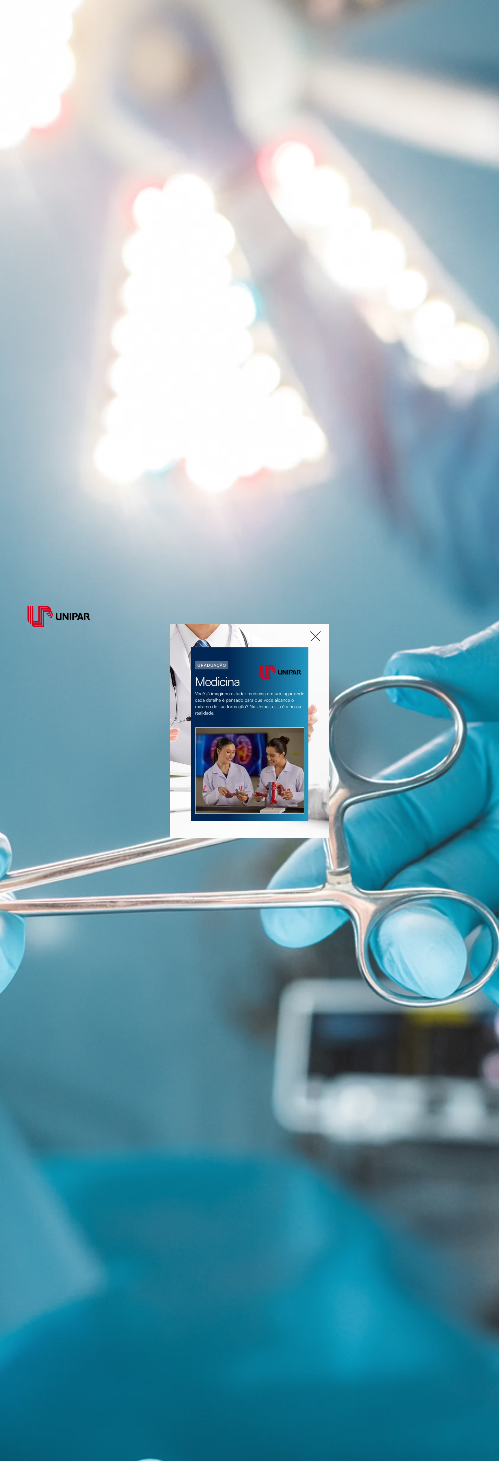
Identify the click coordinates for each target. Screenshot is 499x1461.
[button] (315, 636)
